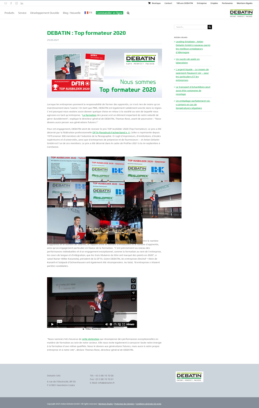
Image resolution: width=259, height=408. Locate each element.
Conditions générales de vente (148, 404)
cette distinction (90, 339)
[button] (128, 12)
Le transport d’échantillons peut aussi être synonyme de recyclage (193, 91)
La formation (89, 115)
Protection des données (124, 404)
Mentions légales (105, 404)
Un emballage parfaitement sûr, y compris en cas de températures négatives (193, 104)
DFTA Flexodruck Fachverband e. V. (111, 132)
